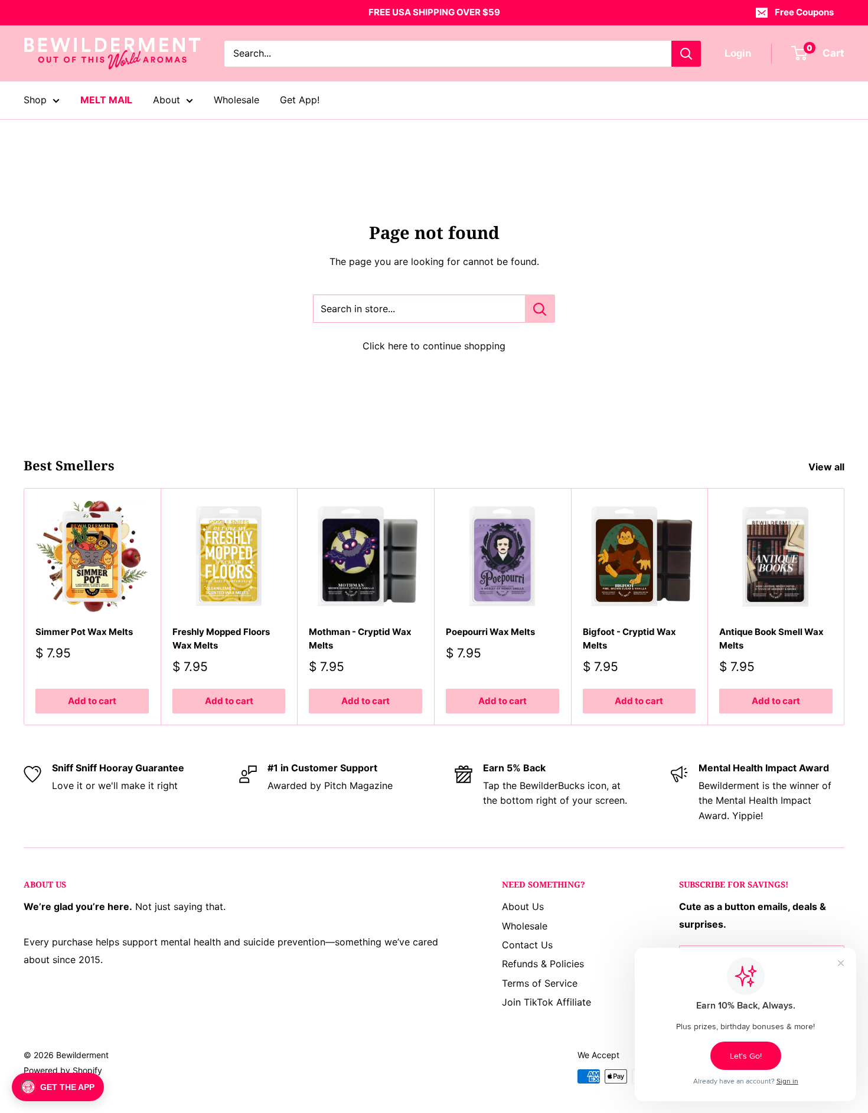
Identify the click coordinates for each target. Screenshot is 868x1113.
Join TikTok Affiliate (546, 1002)
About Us (523, 906)
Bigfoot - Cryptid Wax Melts (629, 638)
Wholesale (236, 100)
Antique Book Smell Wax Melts (771, 638)
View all (827, 467)
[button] (58, 1087)
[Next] (844, 607)
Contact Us (527, 945)
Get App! (299, 100)
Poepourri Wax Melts (490, 631)
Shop (35, 100)
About (166, 100)
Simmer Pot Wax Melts (84, 631)
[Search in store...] (540, 308)
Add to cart (92, 700)
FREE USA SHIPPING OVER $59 (434, 12)
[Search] (686, 54)
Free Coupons (804, 12)
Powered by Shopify (63, 1070)
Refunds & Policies (543, 964)
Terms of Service (539, 983)
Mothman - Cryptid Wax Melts (360, 638)
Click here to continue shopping (434, 346)
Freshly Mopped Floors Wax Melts (221, 638)
